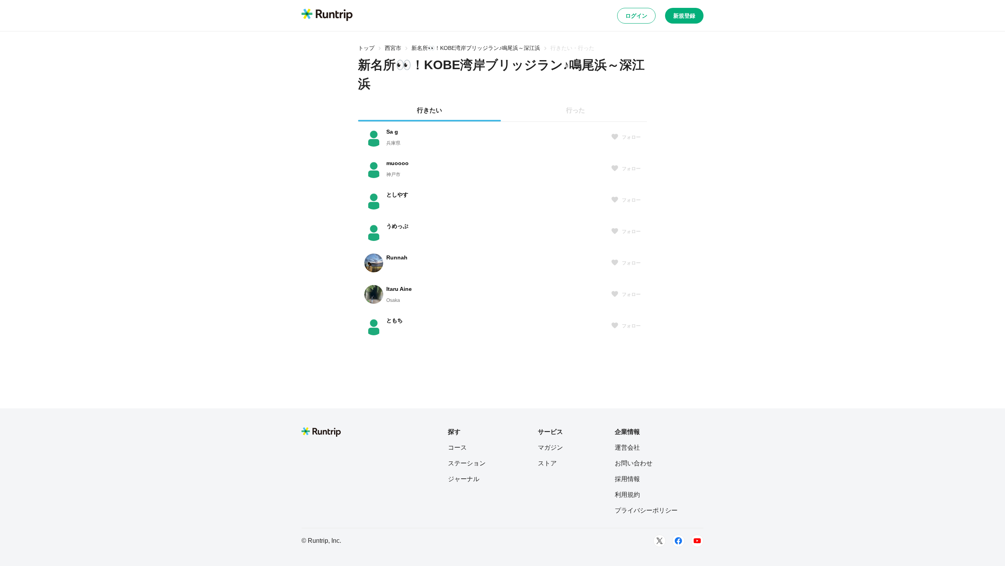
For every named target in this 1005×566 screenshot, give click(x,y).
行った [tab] (575, 110)
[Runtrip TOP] (327, 15)
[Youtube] (697, 541)
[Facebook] (678, 541)
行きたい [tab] (429, 110)
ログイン (636, 16)
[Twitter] (659, 541)
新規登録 (684, 16)
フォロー (631, 137)
